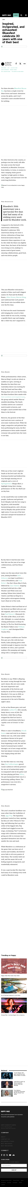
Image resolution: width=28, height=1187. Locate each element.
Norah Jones (13, 69)
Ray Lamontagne (5, 71)
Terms (22, 1180)
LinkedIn (3, 1184)
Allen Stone (14, 67)
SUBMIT (16, 15)
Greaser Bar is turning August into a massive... (13, 1015)
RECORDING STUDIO (7, 1141)
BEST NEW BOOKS (7, 1146)
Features (3, 67)
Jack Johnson (5, 69)
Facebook (3, 1182)
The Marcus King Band (17, 71)
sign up (14, 1170)
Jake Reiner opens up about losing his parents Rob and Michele (19, 1083)
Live (8, 67)
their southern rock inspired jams (13, 397)
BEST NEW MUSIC (6, 1143)
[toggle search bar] (21, 15)
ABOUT (3, 1137)
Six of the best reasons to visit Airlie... (11, 995)
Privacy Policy (16, 1180)
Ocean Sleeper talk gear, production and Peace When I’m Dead (19, 1074)
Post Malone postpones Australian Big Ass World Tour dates (19, 1092)
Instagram (15, 1182)
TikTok (20, 1182)
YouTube (9, 1182)
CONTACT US (5, 1139)
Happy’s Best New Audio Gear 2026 (10, 975)
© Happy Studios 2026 (6, 1180)
